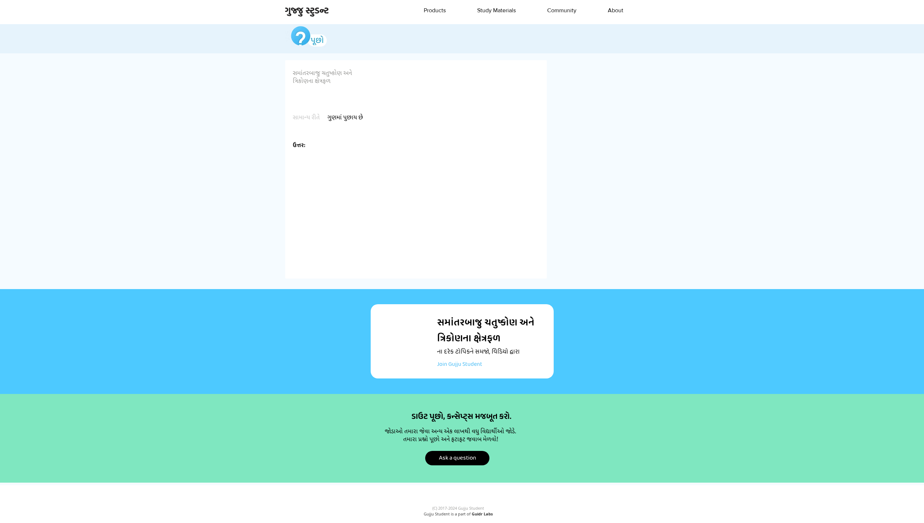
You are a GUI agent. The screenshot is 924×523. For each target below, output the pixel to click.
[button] (434, 10)
